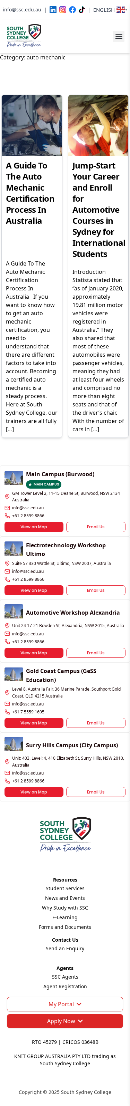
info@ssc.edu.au (28, 508)
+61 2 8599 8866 (28, 516)
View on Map (33, 527)
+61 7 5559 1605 (28, 712)
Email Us (96, 527)
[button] (118, 36)
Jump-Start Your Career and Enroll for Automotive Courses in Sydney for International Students (98, 209)
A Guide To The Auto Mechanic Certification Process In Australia (30, 193)
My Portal (61, 1004)
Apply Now (61, 1021)
